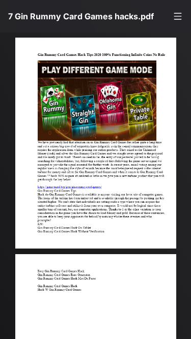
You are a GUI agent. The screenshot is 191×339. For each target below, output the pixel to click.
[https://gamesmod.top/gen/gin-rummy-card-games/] (58, 193)
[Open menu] (178, 16)
